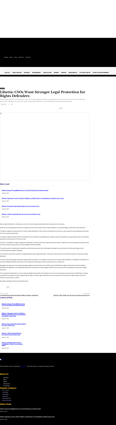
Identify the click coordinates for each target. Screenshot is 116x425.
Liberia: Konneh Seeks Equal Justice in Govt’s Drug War (20, 206)
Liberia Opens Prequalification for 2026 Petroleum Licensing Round (25, 190)
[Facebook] (59, 63)
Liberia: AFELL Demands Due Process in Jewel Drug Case (21, 214)
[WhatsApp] (87, 108)
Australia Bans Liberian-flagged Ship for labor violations (19, 295)
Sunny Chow (23, 366)
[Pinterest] (81, 108)
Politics (2, 88)
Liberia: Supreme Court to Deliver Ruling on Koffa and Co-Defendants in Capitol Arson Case (33, 198)
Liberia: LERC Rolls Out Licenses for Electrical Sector (71, 295)
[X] (62, 63)
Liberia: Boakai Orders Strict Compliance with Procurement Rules (12, 344)
